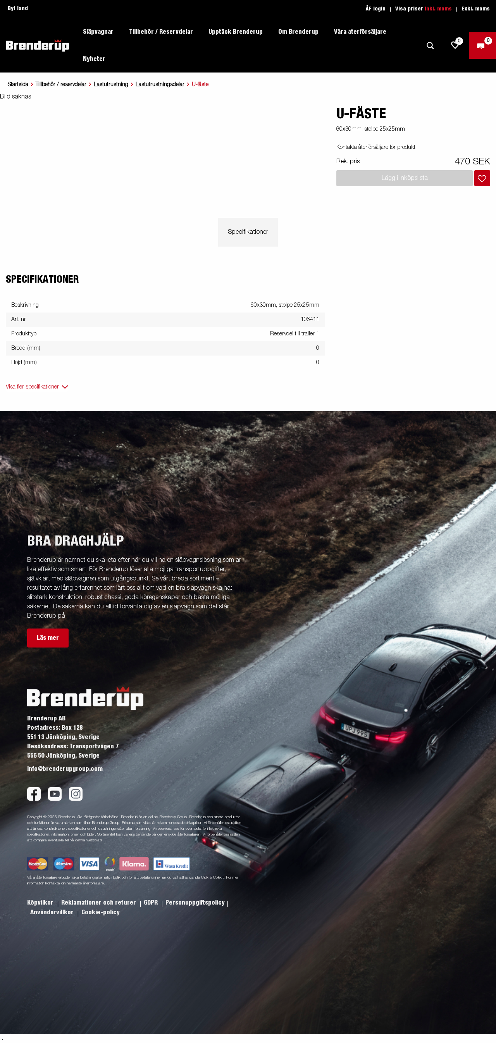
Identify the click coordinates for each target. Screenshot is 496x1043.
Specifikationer (248, 232)
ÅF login (376, 9)
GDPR (151, 903)
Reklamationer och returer (99, 903)
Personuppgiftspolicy (195, 903)
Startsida (18, 84)
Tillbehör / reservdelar (61, 84)
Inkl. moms (438, 9)
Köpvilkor (41, 903)
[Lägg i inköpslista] (482, 178)
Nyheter (94, 59)
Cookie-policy (100, 912)
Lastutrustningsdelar (160, 84)
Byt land (18, 8)
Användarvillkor (52, 912)
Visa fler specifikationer (32, 387)
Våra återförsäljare (360, 32)
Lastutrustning (111, 84)
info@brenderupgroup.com (65, 769)
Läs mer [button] (48, 638)
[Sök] (430, 45)
